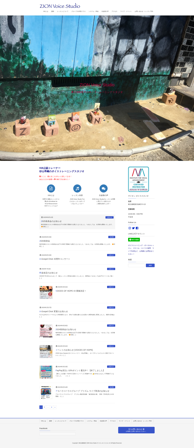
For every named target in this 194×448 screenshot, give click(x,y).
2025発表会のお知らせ (51, 221)
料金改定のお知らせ (48, 273)
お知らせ (109, 217)
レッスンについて (60, 421)
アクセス (113, 421)
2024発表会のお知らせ (66, 329)
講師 (50, 421)
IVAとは (43, 421)
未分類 (112, 237)
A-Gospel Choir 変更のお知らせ (53, 311)
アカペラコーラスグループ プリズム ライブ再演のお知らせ (82, 391)
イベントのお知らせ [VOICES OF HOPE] (74, 350)
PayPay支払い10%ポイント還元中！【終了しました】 (80, 370)
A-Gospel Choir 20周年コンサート (54, 259)
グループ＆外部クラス (77, 421)
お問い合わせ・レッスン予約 (142, 421)
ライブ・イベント (124, 421)
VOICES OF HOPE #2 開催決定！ (71, 291)
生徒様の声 (103, 421)
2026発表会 (44, 241)
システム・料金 (92, 421)
